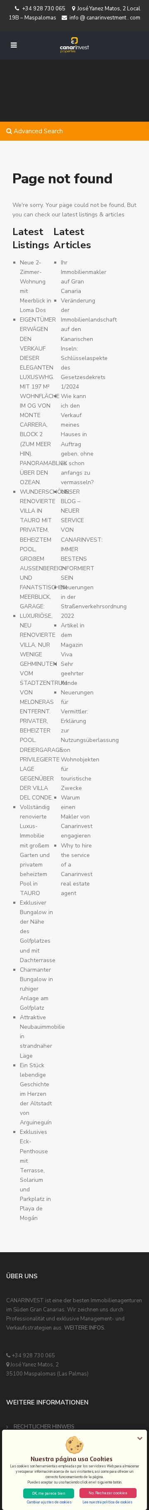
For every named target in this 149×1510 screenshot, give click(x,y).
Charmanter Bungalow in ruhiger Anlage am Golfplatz (36, 989)
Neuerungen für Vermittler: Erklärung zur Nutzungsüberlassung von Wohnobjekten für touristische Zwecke (90, 740)
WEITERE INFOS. (85, 1328)
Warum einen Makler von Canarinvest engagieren (76, 817)
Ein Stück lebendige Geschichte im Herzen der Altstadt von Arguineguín (36, 1094)
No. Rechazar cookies (108, 1493)
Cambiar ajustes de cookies (49, 1502)
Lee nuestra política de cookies (107, 1502)
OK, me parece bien (48, 1493)
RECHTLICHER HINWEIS (44, 1427)
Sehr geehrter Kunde (72, 673)
